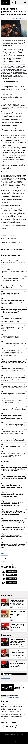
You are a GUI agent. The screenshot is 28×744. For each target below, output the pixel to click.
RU (16, 741)
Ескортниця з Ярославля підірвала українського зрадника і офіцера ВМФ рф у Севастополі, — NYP (13, 262)
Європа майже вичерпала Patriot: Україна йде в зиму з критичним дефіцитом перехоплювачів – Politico (13, 455)
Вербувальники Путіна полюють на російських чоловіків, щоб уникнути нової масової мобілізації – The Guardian (13, 320)
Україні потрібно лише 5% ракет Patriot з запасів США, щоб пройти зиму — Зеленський (13, 379)
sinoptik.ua (14, 565)
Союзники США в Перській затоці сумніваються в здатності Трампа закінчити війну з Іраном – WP (14, 271)
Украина (3, 399)
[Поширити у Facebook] (19, 243)
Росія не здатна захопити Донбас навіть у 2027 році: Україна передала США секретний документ (14, 329)
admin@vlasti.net (13, 695)
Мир (2, 259)
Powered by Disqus (5, 678)
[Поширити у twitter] (22, 243)
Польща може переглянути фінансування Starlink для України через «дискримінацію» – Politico (14, 370)
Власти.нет (10, 235)
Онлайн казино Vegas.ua (14, 735)
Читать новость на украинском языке (18, 18)
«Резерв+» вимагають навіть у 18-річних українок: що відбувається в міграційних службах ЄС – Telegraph (13, 302)
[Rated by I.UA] (4, 697)
